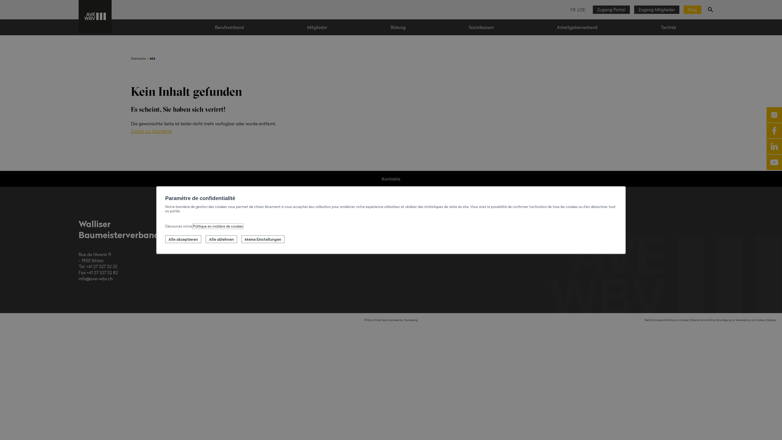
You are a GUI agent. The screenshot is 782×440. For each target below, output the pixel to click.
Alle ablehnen (221, 239)
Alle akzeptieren (183, 239)
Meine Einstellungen (263, 239)
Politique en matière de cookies (218, 226)
